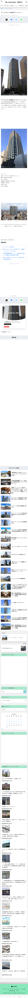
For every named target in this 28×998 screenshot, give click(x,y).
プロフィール (6, 989)
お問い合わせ (12, 990)
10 (7, 721)
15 (18, 721)
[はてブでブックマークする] (16, 19)
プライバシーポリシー (15, 989)
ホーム (17, 990)
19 (11, 723)
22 (18, 723)
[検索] (24, 691)
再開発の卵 (21, 5)
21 (16, 723)
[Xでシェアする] (6, 19)
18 (9, 723)
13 (14, 721)
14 (16, 721)
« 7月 (2, 728)
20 (14, 723)
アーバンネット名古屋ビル (8, 246)
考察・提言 (6, 5)
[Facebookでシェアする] (11, 19)
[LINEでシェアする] (21, 19)
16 (20, 721)
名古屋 (8, 331)
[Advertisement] (14, 40)
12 (11, 721)
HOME (15, 986)
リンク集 (23, 989)
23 (20, 723)
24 (7, 725)
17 (7, 723)
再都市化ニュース (14, 5)
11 (9, 721)
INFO (2, 5)
